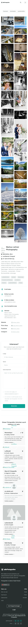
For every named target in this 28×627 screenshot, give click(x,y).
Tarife (25, 592)
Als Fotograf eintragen (14, 606)
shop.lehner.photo (17, 325)
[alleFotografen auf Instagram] (18, 621)
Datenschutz (4, 597)
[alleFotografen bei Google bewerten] (15, 621)
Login (14, 609)
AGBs (13, 391)
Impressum (4, 594)
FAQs (25, 594)
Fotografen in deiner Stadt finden (10, 580)
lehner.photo (16, 322)
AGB (2, 600)
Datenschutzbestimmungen (11, 393)
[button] (20, 2)
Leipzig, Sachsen (10, 434)
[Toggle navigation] (25, 2)
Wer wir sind (4, 592)
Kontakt (25, 597)
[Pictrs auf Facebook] (21, 623)
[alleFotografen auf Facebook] (21, 621)
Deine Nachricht (7, 369)
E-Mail (4, 353)
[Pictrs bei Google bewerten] (15, 623)
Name (4, 361)
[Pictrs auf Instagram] (18, 623)
